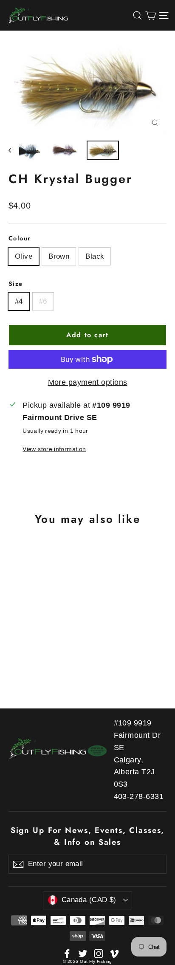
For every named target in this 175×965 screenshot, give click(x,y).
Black (94, 256)
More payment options (87, 382)
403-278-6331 (139, 796)
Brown (58, 256)
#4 (19, 301)
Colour (19, 238)
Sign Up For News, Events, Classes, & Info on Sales (88, 836)
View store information (54, 449)
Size (15, 283)
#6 (43, 301)
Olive (23, 256)
